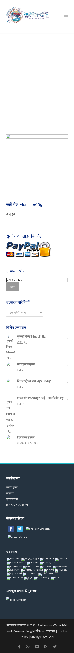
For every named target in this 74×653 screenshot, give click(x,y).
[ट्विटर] (55, 646)
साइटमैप (50, 631)
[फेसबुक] (19, 646)
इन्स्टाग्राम (12, 499)
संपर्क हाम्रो (12, 487)
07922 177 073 (17, 505)
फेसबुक (10, 493)
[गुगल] (28, 646)
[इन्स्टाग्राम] (37, 646)
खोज (12, 286)
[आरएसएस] (46, 646)
